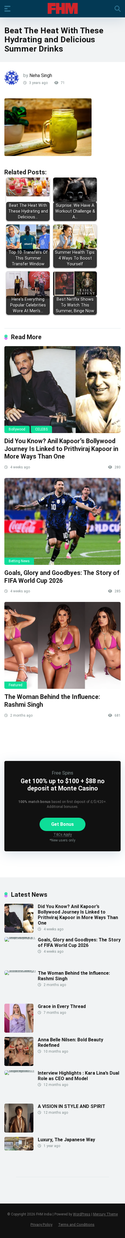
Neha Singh (40, 75)
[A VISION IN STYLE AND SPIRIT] (18, 1131)
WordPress (81, 1214)
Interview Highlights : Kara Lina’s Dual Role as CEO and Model (78, 1075)
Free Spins (62, 773)
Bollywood (17, 429)
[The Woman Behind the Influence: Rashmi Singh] (62, 645)
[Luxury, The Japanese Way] (18, 1149)
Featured (15, 685)
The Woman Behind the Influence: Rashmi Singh (74, 975)
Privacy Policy (41, 1224)
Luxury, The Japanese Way (66, 1139)
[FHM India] (62, 8)
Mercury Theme (105, 1214)
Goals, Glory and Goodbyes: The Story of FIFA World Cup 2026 (61, 576)
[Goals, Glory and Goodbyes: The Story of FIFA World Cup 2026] (62, 521)
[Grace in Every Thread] (18, 1031)
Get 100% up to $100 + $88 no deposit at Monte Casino (63, 784)
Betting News (19, 561)
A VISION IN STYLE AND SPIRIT (71, 1106)
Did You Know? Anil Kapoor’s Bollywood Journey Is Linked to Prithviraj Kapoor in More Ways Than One (61, 448)
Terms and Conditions (76, 1224)
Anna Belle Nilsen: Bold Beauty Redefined (70, 1042)
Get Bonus (62, 824)
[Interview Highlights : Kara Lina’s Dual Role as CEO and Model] (21, 1070)
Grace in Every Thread (62, 1006)
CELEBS (41, 429)
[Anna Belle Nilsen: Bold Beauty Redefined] (18, 1064)
